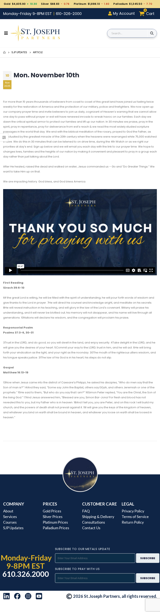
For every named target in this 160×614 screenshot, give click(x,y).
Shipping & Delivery (98, 516)
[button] (148, 14)
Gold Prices (52, 511)
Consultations (93, 522)
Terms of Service (135, 516)
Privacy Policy (133, 511)
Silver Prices (53, 516)
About (8, 511)
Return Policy (133, 522)
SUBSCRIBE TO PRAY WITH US (77, 569)
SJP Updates (19, 52)
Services (10, 516)
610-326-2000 (69, 13)
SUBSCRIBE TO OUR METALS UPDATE (82, 549)
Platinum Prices (55, 522)
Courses (10, 522)
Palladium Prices (56, 527)
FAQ (86, 511)
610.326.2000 (25, 573)
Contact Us (91, 527)
